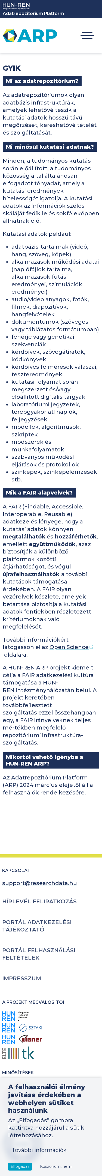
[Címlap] (30, 35)
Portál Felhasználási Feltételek (38, 954)
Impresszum (21, 978)
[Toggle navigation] (87, 35)
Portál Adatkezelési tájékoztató (37, 926)
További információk (39, 1150)
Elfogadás (20, 1166)
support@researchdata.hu (39, 883)
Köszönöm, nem (56, 1166)
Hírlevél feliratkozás (39, 901)
